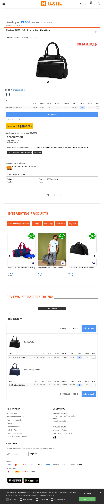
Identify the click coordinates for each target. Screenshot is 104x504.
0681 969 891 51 (59, 427)
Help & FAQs (12, 430)
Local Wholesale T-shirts (17, 436)
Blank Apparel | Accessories (18, 223)
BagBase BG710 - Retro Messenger (24, 166)
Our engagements (14, 433)
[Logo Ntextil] (51, 4)
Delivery (10, 423)
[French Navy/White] (6, 94)
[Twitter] (48, 195)
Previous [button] (9, 63)
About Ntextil (12, 413)
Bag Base (72, 223)
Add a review (52, 308)
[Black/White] (9, 94)
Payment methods (14, 420)
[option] (52, 61)
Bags (37, 223)
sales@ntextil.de (59, 421)
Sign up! (33, 454)
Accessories (60, 223)
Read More (50, 495)
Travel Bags (48, 223)
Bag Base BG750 (13, 141)
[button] (80, 4)
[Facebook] (42, 195)
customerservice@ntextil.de (64, 416)
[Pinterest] (54, 195)
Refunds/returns (13, 427)
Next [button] (96, 63)
